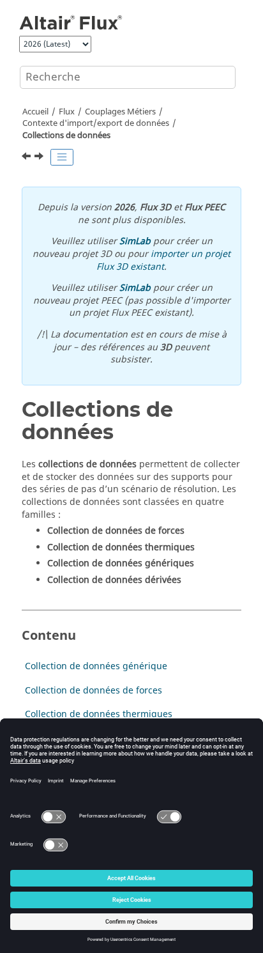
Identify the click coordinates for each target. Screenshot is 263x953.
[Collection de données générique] (40, 158)
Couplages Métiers (120, 112)
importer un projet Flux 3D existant (163, 260)
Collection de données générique (96, 666)
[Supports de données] (27, 158)
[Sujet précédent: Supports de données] (27, 158)
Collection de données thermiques (98, 714)
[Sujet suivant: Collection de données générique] (40, 158)
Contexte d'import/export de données (95, 123)
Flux (67, 112)
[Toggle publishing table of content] (61, 157)
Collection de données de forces (93, 690)
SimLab (135, 241)
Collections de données (66, 135)
